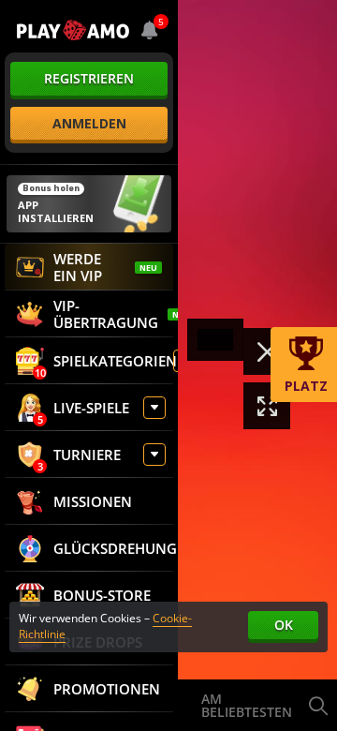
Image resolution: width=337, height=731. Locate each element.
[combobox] (150, 30)
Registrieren (89, 78)
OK (283, 625)
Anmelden (89, 123)
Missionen (92, 501)
